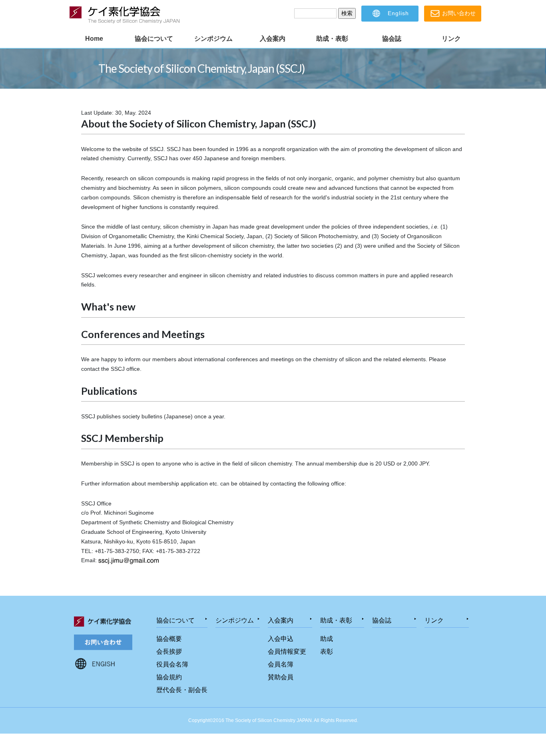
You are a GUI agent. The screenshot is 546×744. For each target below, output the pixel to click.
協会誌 (391, 38)
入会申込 (280, 638)
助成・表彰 (332, 38)
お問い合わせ (458, 13)
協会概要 (169, 638)
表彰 (326, 651)
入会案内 (272, 38)
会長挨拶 (169, 651)
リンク (451, 38)
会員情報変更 (287, 651)
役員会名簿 (172, 664)
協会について (154, 38)
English (397, 13)
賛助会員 (280, 677)
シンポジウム (213, 38)
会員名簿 (280, 664)
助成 (326, 638)
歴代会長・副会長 (181, 689)
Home (94, 38)
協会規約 (169, 677)
